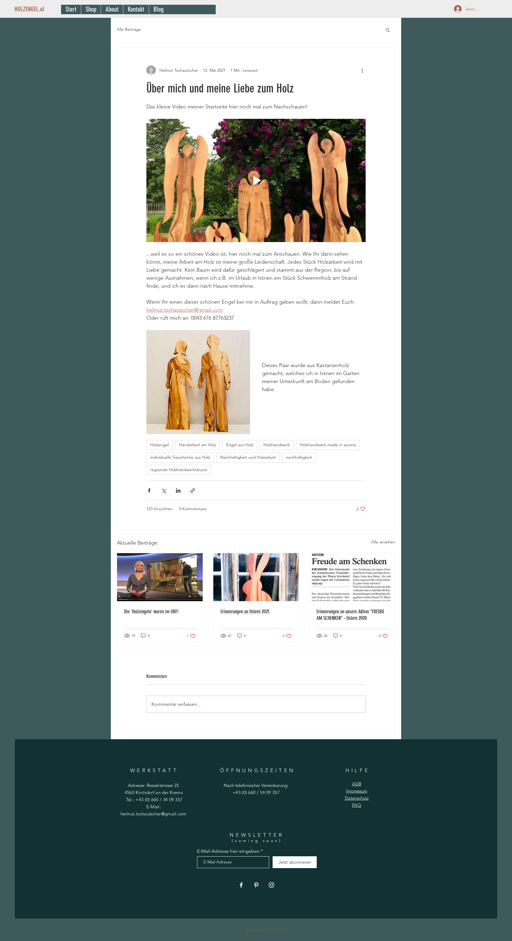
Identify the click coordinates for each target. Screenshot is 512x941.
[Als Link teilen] (193, 490)
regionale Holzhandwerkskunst (178, 469)
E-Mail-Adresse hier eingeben (228, 851)
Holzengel (159, 444)
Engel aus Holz (239, 444)
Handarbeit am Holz (197, 444)
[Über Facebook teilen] (149, 490)
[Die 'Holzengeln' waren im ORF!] (160, 577)
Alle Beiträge (129, 29)
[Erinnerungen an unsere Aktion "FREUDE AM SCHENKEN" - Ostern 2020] (352, 577)
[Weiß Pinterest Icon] (256, 885)
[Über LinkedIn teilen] (178, 490)
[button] (388, 29)
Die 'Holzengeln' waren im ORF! (151, 611)
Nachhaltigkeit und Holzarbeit (248, 457)
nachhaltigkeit (299, 457)
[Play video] (256, 180)
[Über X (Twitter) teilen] (164, 490)
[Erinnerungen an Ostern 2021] (256, 577)
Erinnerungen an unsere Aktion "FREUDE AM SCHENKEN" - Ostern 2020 (350, 614)
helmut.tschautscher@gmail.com (154, 814)
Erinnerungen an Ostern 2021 (244, 611)
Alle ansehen (383, 542)
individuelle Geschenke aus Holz (180, 457)
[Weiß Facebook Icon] (241, 885)
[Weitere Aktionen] (362, 70)
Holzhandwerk (276, 444)
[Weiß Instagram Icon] (271, 885)
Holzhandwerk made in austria (328, 444)
